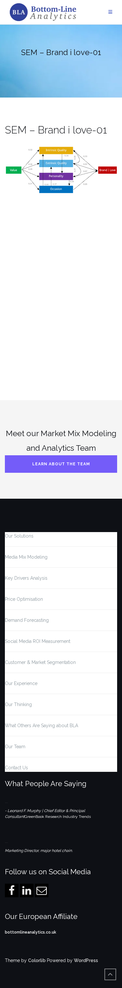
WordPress (86, 960)
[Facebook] (12, 890)
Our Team (15, 746)
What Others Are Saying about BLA (41, 725)
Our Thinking (18, 704)
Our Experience (21, 683)
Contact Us (16, 767)
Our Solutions (19, 536)
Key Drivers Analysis (26, 578)
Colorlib (37, 960)
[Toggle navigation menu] (110, 12)
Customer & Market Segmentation (40, 662)
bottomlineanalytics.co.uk (30, 932)
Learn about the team (61, 464)
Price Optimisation (24, 599)
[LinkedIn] (27, 890)
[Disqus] (61, 283)
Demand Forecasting (27, 620)
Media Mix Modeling (26, 557)
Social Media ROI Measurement (37, 641)
